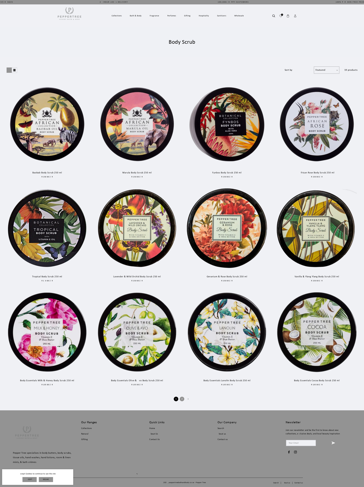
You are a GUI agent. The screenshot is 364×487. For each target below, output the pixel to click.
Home (152, 428)
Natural (84, 434)
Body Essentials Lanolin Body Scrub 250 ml (227, 380)
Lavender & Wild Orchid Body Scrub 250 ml (137, 276)
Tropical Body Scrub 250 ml (47, 276)
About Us (153, 434)
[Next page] (188, 399)
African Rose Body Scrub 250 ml (316, 173)
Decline (46, 479)
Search (221, 428)
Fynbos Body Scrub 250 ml (226, 173)
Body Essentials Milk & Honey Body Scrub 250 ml (47, 380)
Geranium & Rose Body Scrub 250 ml (227, 276)
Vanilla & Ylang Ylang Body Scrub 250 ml (317, 276)
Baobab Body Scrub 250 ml (47, 173)
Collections (86, 428)
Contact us (223, 439)
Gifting (84, 439)
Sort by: (297, 70)
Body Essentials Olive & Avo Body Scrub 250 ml (137, 380)
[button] (274, 16)
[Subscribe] (333, 443)
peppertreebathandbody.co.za (181, 482)
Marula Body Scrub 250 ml (137, 173)
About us (222, 434)
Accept (29, 479)
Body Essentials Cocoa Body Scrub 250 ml (317, 380)
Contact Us (154, 439)
